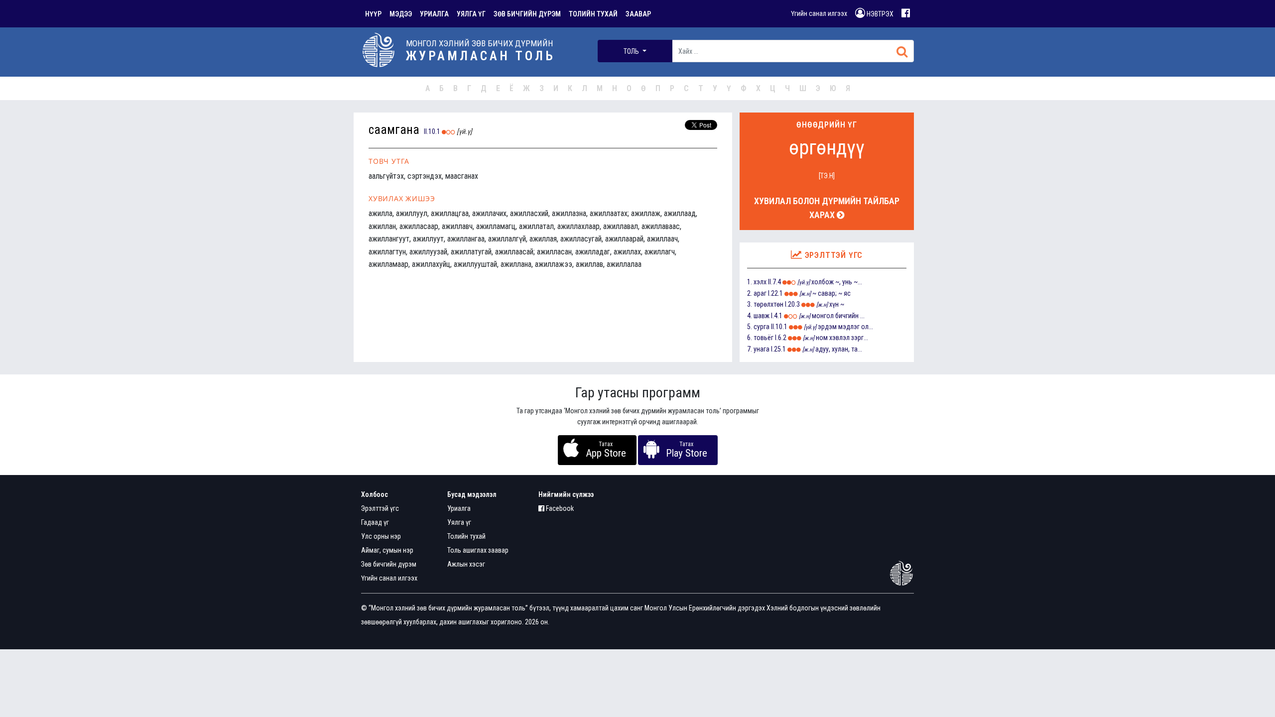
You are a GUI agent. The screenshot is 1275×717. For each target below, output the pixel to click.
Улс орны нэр (381, 536)
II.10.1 (432, 131)
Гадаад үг (375, 522)
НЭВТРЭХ (879, 14)
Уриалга (459, 508)
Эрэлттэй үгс (380, 508)
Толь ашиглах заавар (478, 550)
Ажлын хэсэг (466, 564)
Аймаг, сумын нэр (387, 550)
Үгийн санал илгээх (819, 13)
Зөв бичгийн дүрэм (388, 564)
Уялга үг (459, 522)
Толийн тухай (466, 536)
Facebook (559, 508)
